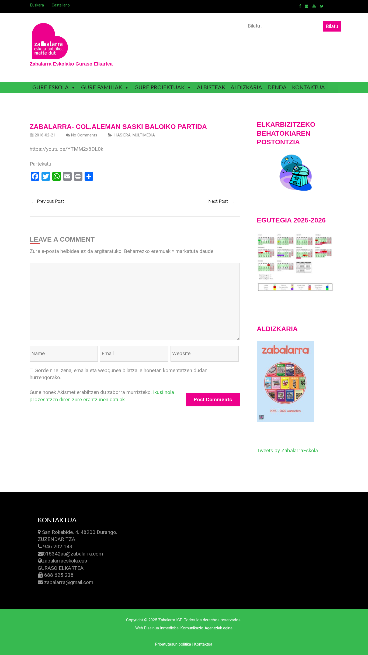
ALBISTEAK (211, 87)
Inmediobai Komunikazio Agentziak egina (196, 628)
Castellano (61, 5)
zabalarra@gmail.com (68, 582)
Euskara (37, 5)
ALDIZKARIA (246, 87)
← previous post (48, 201)
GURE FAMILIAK (101, 87)
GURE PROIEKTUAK (159, 87)
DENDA (277, 87)
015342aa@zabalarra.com (73, 554)
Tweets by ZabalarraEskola (287, 450)
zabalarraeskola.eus (64, 561)
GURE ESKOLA (50, 87)
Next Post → (221, 201)
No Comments (84, 135)
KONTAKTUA (308, 87)
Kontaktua (203, 644)
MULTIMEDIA (144, 135)
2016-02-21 (45, 135)
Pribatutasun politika (173, 644)
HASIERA (122, 135)
